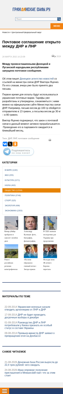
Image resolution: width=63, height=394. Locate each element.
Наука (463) (10, 185)
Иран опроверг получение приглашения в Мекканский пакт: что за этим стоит (30, 373)
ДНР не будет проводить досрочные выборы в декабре (25, 316)
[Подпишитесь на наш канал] (18, 156)
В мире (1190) (11, 170)
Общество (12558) (13, 190)
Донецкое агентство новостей (37, 78)
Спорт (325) (10, 200)
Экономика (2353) (13, 211)
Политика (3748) (13, 195)
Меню (57, 26)
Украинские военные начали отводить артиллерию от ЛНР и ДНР (27, 308)
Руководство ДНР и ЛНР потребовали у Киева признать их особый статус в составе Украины (28, 325)
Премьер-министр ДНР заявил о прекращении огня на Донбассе (30, 334)
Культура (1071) (12, 180)
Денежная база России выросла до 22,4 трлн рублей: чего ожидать (31, 363)
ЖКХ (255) (9, 175)
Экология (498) (12, 206)
